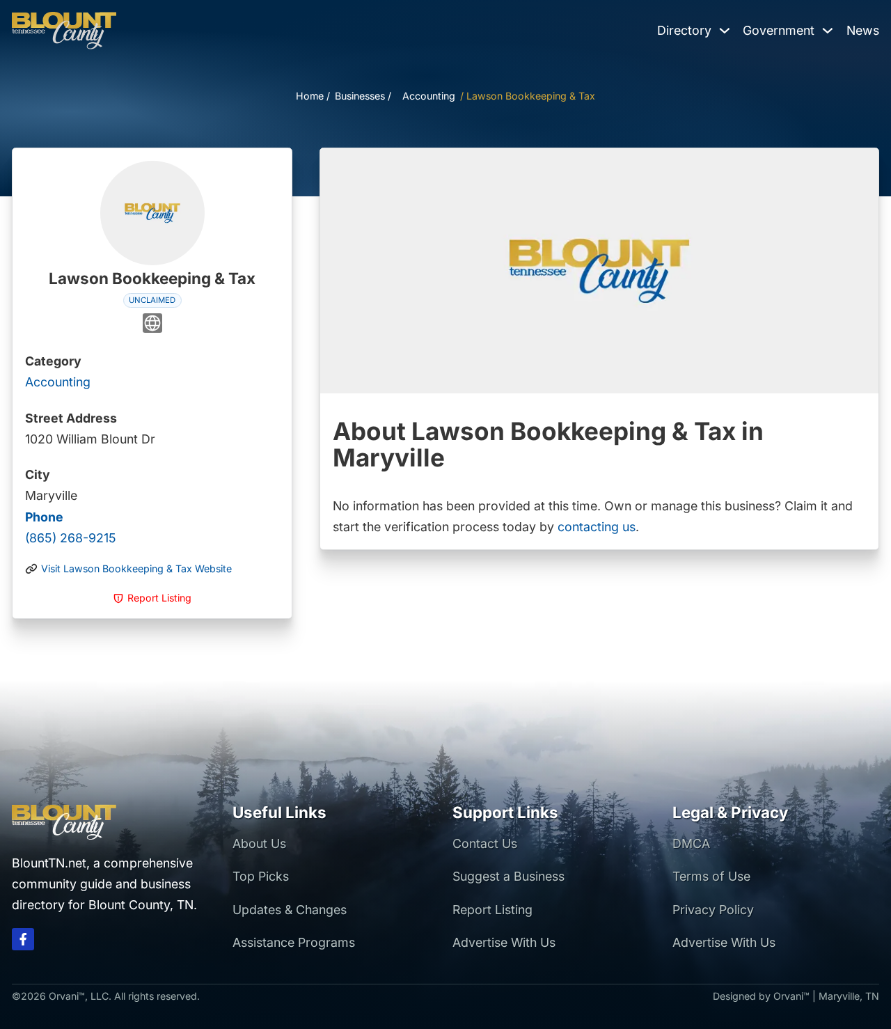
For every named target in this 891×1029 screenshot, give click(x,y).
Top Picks (260, 876)
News (862, 30)
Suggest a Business (508, 876)
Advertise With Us (503, 942)
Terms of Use (711, 876)
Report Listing (492, 909)
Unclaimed (152, 300)
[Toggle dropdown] (724, 30)
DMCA (691, 843)
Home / (313, 96)
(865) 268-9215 (70, 527)
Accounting (428, 96)
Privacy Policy (713, 909)
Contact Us (484, 843)
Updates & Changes (289, 909)
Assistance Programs (293, 942)
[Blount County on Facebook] (23, 942)
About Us (259, 843)
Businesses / (363, 96)
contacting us (597, 526)
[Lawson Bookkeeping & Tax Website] (152, 326)
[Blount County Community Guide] (64, 30)
